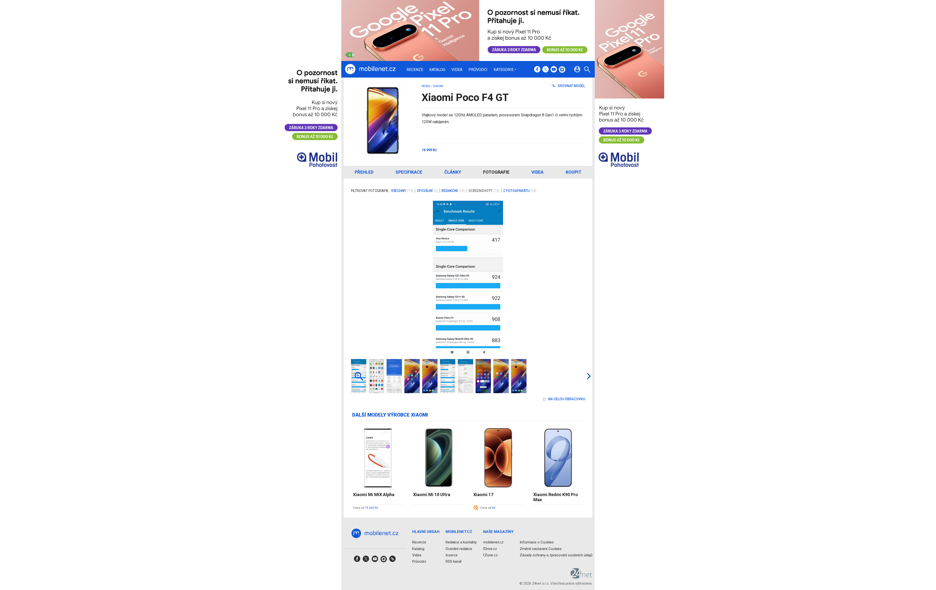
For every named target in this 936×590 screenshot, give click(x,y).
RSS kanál (453, 561)
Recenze (415, 70)
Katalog (437, 70)
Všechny (402, 191)
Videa (456, 70)
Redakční (453, 191)
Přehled (364, 172)
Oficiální (427, 191)
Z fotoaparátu (519, 191)
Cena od (365, 508)
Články (452, 172)
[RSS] (392, 560)
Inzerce (452, 555)
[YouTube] (553, 69)
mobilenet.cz (493, 542)
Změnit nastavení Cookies (541, 548)
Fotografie (496, 172)
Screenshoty (483, 191)
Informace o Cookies (537, 542)
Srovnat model (571, 86)
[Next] (565, 278)
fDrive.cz (490, 548)
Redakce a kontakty (461, 542)
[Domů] (370, 69)
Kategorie (504, 69)
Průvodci (478, 70)
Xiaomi (438, 86)
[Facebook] (537, 69)
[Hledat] (587, 70)
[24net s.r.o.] (581, 577)
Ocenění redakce (459, 548)
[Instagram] (562, 69)
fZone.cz (490, 555)
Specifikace (408, 172)
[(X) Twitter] (545, 69)
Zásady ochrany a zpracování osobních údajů (556, 555)
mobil (426, 86)
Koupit (573, 172)
